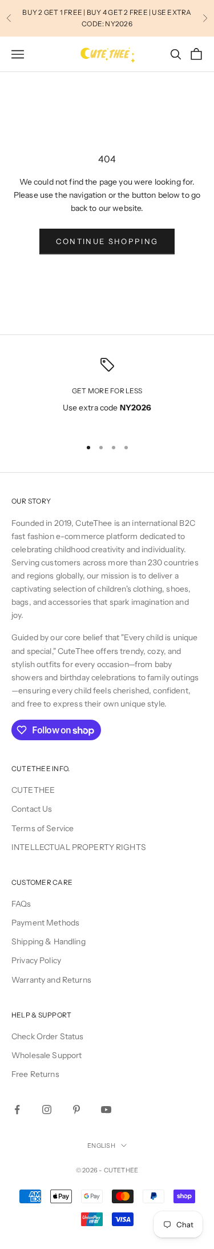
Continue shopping (107, 241)
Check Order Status (47, 1036)
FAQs (21, 904)
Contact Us (31, 809)
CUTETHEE (33, 790)
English (101, 1146)
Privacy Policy (36, 960)
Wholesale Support (46, 1055)
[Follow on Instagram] (47, 1109)
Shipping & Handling (48, 941)
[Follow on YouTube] (106, 1109)
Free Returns (35, 1074)
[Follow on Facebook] (17, 1109)
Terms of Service (42, 828)
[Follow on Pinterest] (76, 1109)
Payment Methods (45, 922)
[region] (107, 393)
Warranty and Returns (51, 980)
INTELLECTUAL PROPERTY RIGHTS (78, 847)
